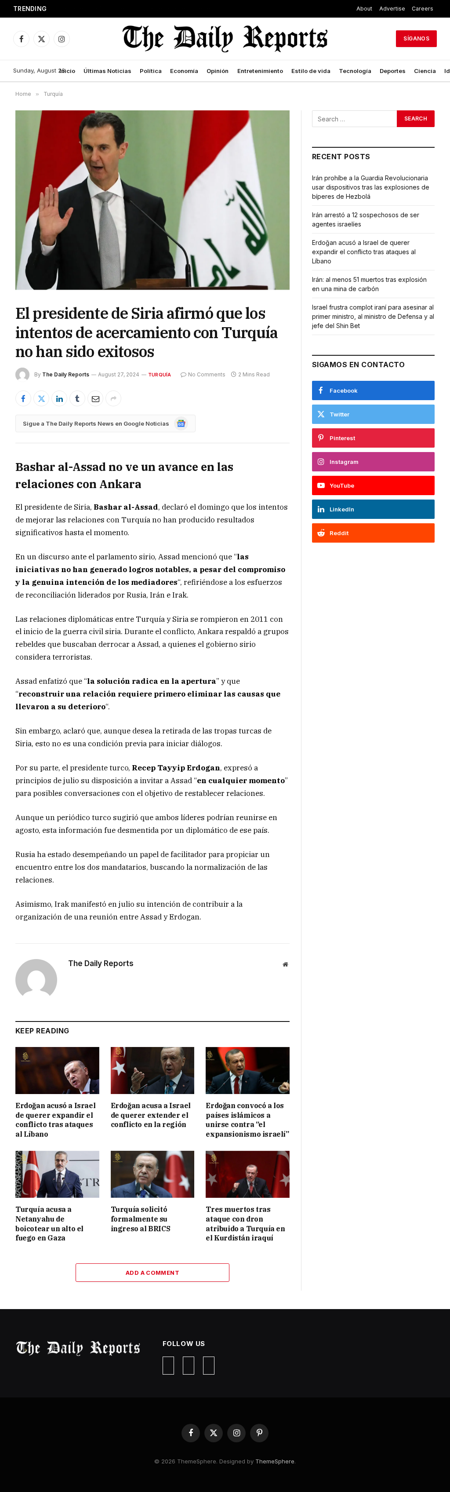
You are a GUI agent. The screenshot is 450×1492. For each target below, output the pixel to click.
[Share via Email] (95, 398)
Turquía (159, 375)
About (364, 8)
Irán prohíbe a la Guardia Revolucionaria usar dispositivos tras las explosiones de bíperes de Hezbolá (370, 187)
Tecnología (355, 70)
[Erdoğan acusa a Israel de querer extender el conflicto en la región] (153, 1070)
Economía (184, 70)
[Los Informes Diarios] (225, 39)
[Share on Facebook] (23, 398)
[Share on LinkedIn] (59, 398)
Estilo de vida (310, 70)
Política (151, 70)
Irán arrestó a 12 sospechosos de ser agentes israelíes (136, 8)
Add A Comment (152, 1272)
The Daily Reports (65, 374)
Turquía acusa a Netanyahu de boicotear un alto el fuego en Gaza (49, 1223)
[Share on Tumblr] (77, 398)
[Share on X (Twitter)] (41, 398)
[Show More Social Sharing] (113, 398)
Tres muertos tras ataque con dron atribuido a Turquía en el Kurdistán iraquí (245, 1223)
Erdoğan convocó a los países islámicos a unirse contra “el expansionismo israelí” (247, 1119)
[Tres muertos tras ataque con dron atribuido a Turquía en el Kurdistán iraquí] (248, 1174)
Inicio (67, 70)
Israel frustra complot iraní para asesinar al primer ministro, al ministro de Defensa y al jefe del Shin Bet (373, 316)
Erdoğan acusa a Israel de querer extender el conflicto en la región (151, 1115)
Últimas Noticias (107, 70)
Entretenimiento (260, 70)
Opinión (218, 70)
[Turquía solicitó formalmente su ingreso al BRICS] (153, 1174)
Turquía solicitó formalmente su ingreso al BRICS (141, 1219)
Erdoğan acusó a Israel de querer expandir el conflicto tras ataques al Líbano (55, 1119)
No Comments (206, 374)
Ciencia (425, 70)
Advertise (392, 8)
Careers (422, 8)
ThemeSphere (274, 1461)
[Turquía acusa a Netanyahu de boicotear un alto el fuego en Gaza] (57, 1174)
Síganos (416, 38)
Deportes (393, 70)
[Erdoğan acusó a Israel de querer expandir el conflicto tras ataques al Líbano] (57, 1070)
